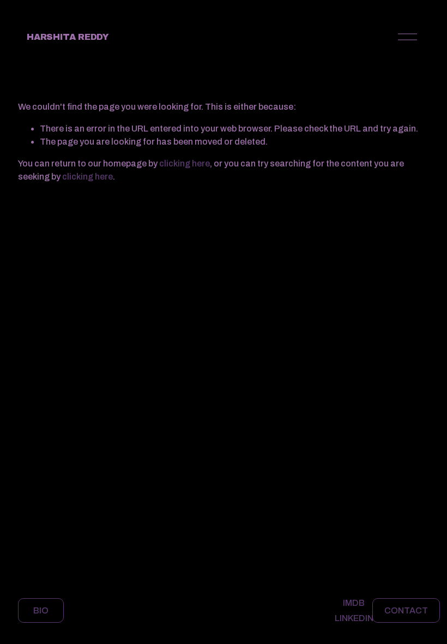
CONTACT (406, 610)
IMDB (354, 602)
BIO (41, 610)
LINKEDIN (354, 618)
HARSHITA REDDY (68, 36)
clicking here (184, 163)
